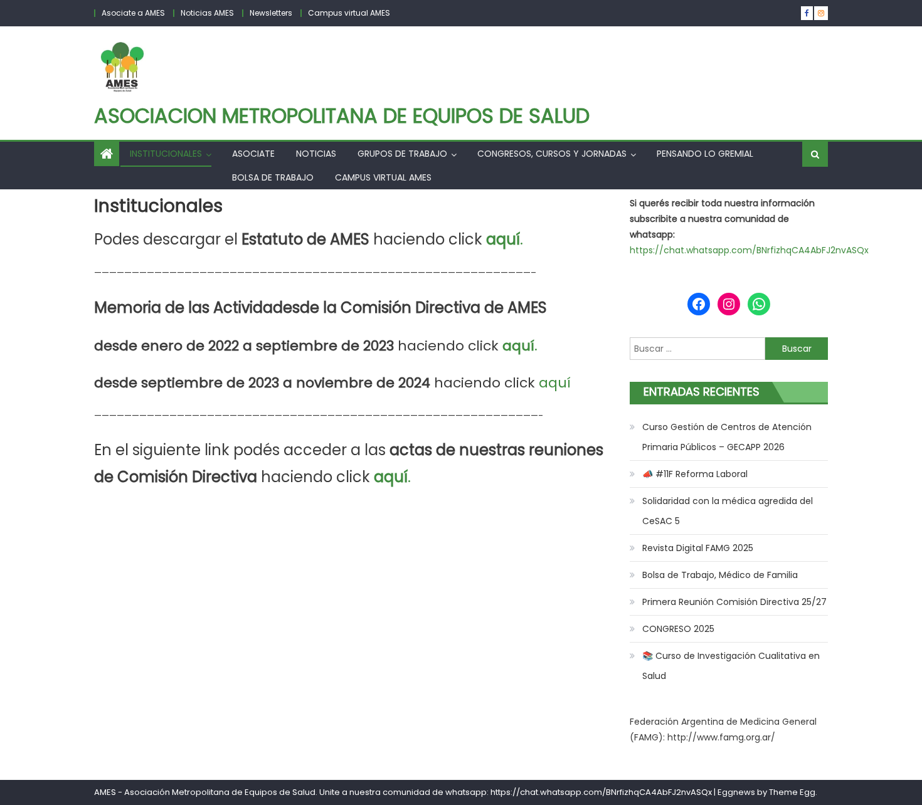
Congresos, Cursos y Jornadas (552, 153)
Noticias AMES (207, 13)
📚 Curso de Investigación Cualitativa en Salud (731, 666)
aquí (555, 382)
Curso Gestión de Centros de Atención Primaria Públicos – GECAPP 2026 (727, 437)
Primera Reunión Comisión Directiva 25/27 (734, 602)
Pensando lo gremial (705, 153)
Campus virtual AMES (349, 13)
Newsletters (271, 13)
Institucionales (166, 153)
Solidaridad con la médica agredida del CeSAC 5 (727, 511)
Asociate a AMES (133, 13)
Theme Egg (792, 792)
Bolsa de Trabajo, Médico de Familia (720, 575)
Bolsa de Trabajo (273, 177)
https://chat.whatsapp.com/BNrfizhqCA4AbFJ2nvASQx (749, 250)
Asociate (253, 153)
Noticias (316, 153)
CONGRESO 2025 (678, 629)
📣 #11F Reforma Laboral (695, 474)
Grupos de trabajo (402, 153)
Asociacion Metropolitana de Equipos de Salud (342, 116)
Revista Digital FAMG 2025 (697, 548)
